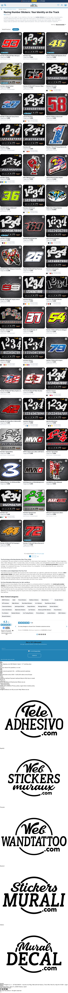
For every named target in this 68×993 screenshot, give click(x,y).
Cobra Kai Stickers (7, 606)
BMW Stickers (5, 600)
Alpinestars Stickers (20, 609)
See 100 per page (39, 553)
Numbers (15, 29)
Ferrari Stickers (22, 600)
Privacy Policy (37, 651)
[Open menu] (3, 5)
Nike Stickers (45, 600)
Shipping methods (5, 678)
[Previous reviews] (15, 626)
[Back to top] (1, 992)
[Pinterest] (5, 989)
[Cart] (65, 5)
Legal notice (23, 685)
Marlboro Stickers (33, 600)
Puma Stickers (57, 609)
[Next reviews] (67, 626)
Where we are (21, 682)
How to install (31, 678)
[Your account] (62, 5)
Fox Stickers (5, 613)
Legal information (5, 684)
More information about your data (7, 659)
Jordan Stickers (51, 613)
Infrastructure (13, 682)
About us (2, 681)
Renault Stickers (6, 616)
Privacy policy (16, 685)
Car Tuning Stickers (28, 613)
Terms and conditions (6, 685)
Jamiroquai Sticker (19, 606)
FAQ (26, 678)
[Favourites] (58, 5)
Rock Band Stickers (27, 603)
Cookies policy (31, 685)
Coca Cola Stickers (7, 609)
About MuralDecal (5, 682)
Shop (1, 677)
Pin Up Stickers (40, 613)
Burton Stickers (54, 606)
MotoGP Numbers (6, 29)
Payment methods (15, 678)
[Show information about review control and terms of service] (12, 630)
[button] (47, 90)
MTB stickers (5, 603)
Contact (2, 688)
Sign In (34, 655)
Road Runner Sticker (50, 603)
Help (20, 689)
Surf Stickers (31, 609)
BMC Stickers (62, 613)
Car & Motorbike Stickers (10, 9)
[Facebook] (3, 989)
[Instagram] (1, 989)
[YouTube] (7, 989)
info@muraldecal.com (6, 689)
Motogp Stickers (42, 606)
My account (15, 689)
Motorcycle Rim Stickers (44, 609)
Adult (14, 600)
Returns (22, 678)
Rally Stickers (15, 603)
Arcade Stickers (59, 600)
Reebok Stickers (16, 613)
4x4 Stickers (38, 603)
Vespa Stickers (31, 606)
